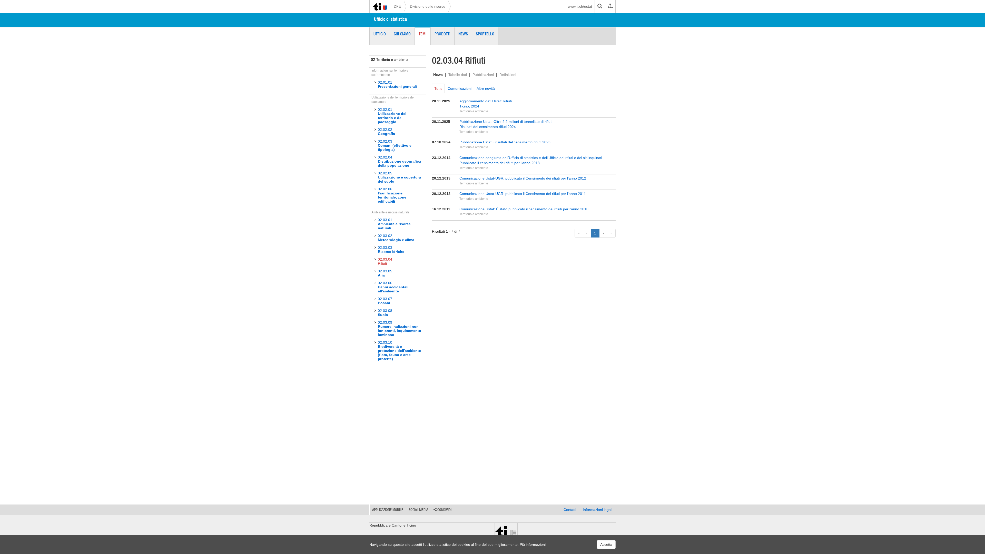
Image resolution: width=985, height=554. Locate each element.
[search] (600, 6)
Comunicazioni (459, 88)
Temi (423, 34)
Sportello (485, 34)
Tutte (438, 88)
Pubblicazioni (483, 75)
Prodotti (442, 34)
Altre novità (486, 88)
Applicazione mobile (387, 509)
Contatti (570, 510)
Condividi (444, 509)
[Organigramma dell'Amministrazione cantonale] (610, 6)
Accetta (606, 544)
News (463, 34)
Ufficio (379, 34)
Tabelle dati (457, 75)
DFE (397, 6)
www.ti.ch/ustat (580, 6)
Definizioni (507, 75)
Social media (418, 509)
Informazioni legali (597, 510)
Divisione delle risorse (427, 6)
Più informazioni (533, 544)
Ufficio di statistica (390, 19)
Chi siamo (402, 34)
